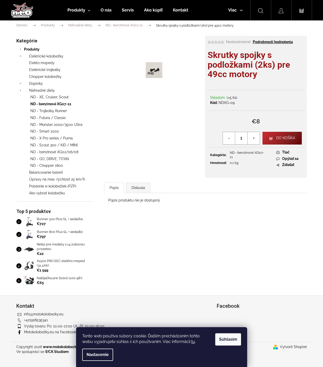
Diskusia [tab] (138, 188)
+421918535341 (36, 320)
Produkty (32, 49)
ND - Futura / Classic (48, 118)
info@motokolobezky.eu (43, 314)
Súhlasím (228, 339)
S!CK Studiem (57, 352)
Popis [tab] (114, 188)
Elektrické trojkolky (45, 70)
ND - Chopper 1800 (46, 165)
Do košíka (285, 138)
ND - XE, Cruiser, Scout (49, 97)
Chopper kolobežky (45, 77)
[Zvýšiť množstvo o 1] (253, 138)
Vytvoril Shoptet (293, 347)
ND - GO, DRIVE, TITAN (49, 159)
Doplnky (36, 83)
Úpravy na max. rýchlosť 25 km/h (57, 179)
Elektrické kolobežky (46, 56)
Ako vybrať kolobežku (47, 193)
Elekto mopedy (42, 63)
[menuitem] (78, 10)
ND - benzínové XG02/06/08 (54, 152)
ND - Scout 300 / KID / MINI (54, 145)
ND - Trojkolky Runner (48, 111)
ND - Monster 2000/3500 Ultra (56, 125)
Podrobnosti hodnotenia (273, 42)
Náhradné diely (42, 90)
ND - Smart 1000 (44, 131)
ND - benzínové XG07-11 (50, 104)
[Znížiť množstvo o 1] (229, 138)
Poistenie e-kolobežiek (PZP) (52, 186)
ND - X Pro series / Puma (51, 138)
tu (193, 341)
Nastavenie (98, 354)
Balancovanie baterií (46, 172)
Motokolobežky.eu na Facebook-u (51, 332)
